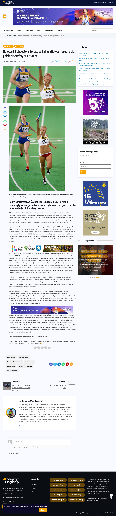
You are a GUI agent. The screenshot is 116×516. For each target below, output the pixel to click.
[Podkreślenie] (19, 433)
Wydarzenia (29, 16)
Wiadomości (58, 485)
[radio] (35, 334)
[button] (90, 193)
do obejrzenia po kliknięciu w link (36, 322)
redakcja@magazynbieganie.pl (14, 483)
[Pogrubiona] (15, 433)
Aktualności (12, 21)
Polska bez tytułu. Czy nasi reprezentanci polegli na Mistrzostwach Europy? (94, 50)
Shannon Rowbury (12, 356)
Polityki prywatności (40, 506)
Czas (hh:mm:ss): (85, 102)
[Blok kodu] (31, 433)
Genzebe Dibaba (23, 343)
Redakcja (35, 470)
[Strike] (22, 433)
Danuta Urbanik (11, 343)
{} (36, 432)
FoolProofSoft (109, 499)
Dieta (38, 16)
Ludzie (58, 475)
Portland (21, 352)
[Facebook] (20, 411)
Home (4, 21)
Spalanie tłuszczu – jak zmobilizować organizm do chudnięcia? (93, 40)
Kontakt (59, 16)
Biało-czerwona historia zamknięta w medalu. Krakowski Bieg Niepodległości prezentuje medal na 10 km (95, 70)
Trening (76, 480)
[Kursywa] (17, 433)
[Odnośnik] (34, 433)
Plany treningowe (8, 16)
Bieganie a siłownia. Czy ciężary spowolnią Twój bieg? (95, 64)
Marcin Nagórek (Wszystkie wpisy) (31, 387)
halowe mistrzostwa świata (14, 347)
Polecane (76, 475)
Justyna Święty (29, 347)
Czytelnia (58, 471)
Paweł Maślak (11, 352)
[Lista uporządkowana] (24, 433)
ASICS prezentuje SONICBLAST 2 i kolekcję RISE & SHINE (94, 45)
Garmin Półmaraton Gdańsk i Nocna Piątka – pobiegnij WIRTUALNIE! (34, 2)
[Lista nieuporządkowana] (26, 433)
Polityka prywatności (38, 478)
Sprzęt (19, 16)
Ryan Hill (29, 352)
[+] (38, 432)
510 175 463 (8, 480)
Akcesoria (58, 466)
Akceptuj (43, 510)
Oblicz (82, 111)
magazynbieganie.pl (91, 499)
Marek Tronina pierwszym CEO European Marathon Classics (94, 60)
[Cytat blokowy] (29, 433)
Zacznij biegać (49, 16)
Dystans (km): (84, 94)
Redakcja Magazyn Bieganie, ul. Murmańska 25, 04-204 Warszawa (13, 475)
